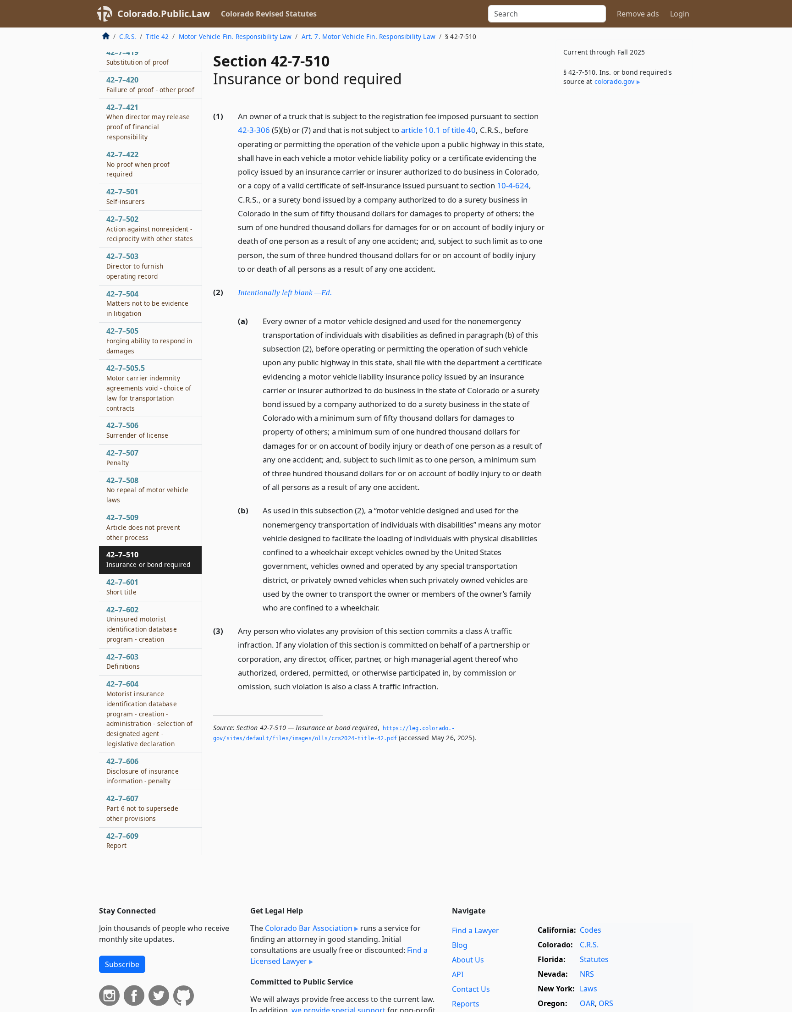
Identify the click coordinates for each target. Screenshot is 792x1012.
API (457, 974)
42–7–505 (149, 340)
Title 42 (157, 36)
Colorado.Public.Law (163, 13)
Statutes (594, 959)
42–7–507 (122, 457)
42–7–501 (125, 196)
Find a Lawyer (475, 930)
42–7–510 (148, 559)
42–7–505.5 (148, 387)
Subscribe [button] (122, 964)
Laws (588, 989)
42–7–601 (122, 586)
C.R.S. (127, 36)
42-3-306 (254, 130)
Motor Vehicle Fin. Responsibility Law (235, 36)
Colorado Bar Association (308, 928)
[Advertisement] (624, 244)
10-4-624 (513, 185)
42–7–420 (150, 84)
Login (679, 14)
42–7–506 (137, 430)
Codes (590, 930)
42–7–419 (137, 57)
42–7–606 (142, 771)
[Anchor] (441, 268)
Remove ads (638, 14)
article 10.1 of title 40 (438, 130)
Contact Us (471, 989)
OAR (587, 1003)
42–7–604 (149, 713)
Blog (460, 945)
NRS (587, 974)
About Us (468, 960)
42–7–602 (141, 624)
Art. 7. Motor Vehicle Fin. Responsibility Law (368, 36)
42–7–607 (142, 808)
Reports (465, 1004)
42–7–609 (122, 840)
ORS (606, 1003)
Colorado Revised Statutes (269, 14)
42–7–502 (149, 228)
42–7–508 (147, 490)
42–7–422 (138, 164)
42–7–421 (148, 121)
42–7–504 (147, 303)
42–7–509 (143, 527)
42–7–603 (123, 661)
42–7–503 (134, 266)
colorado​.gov (614, 81)
